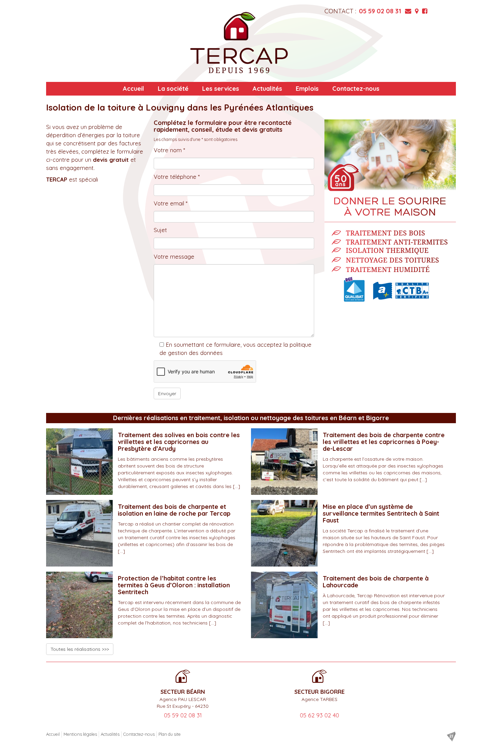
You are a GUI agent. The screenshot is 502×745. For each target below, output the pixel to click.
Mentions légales (80, 734)
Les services (220, 88)
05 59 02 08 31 (380, 11)
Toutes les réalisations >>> (80, 649)
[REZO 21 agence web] (451, 736)
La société (173, 88)
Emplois (307, 88)
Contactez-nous (355, 88)
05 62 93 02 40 (319, 715)
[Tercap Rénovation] (239, 42)
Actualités (267, 88)
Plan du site (169, 734)
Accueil (133, 88)
